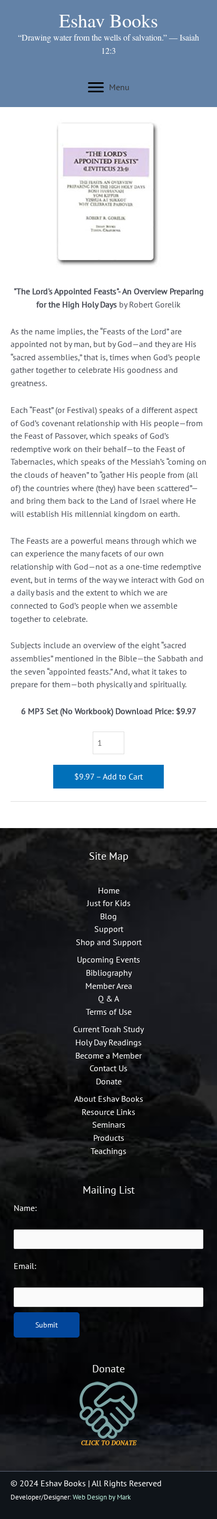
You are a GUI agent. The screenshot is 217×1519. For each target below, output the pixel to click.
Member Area (108, 986)
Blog (108, 916)
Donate (109, 1081)
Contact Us (108, 1068)
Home (109, 890)
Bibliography (109, 972)
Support (108, 929)
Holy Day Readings (108, 1042)
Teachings (108, 1151)
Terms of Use (109, 1011)
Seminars (108, 1124)
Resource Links (108, 1112)
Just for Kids (109, 903)
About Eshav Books (108, 1098)
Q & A (108, 998)
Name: (25, 1208)
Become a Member (108, 1055)
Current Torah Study (108, 1029)
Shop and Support (109, 942)
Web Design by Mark (102, 1497)
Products (108, 1137)
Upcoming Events (108, 959)
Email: (25, 1266)
